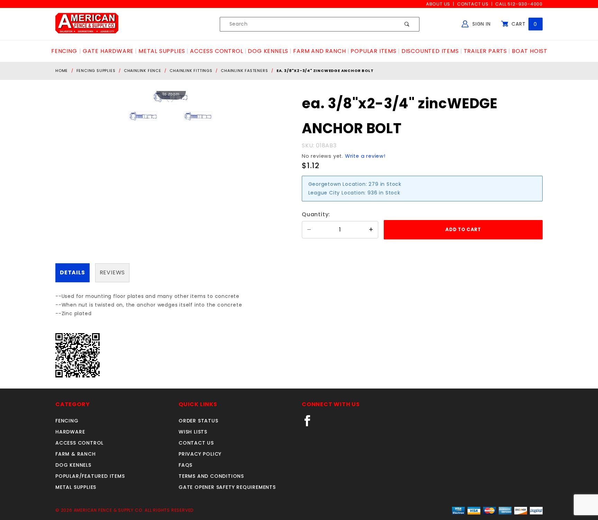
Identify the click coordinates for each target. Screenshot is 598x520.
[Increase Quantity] (371, 229)
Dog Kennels (73, 465)
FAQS (185, 465)
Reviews (112, 272)
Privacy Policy (200, 453)
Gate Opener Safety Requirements (227, 487)
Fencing (67, 420)
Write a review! (365, 156)
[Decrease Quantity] (309, 229)
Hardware (70, 431)
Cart (523, 23)
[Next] (174, 97)
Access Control (79, 442)
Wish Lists (193, 431)
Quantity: (316, 214)
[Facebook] (310, 423)
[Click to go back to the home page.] (86, 23)
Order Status (198, 420)
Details (72, 272)
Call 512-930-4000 (519, 4)
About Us (438, 4)
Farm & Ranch (75, 453)
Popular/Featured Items (90, 476)
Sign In (480, 23)
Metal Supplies (75, 487)
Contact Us (473, 4)
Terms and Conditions (211, 476)
